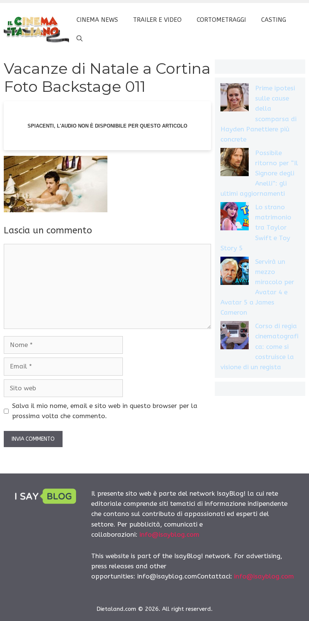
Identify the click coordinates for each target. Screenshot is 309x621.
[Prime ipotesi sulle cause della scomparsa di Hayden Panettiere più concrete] (234, 98)
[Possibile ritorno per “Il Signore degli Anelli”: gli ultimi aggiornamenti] (234, 163)
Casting (273, 19)
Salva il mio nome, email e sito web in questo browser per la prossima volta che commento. (104, 411)
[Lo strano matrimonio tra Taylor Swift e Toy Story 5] (234, 217)
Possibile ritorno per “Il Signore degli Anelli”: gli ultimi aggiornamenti (259, 173)
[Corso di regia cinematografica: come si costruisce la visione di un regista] (234, 336)
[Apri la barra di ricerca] (79, 38)
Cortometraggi (221, 19)
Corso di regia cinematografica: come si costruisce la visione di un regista (259, 346)
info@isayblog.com (169, 534)
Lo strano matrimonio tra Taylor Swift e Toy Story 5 (255, 227)
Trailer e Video (157, 19)
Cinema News (97, 19)
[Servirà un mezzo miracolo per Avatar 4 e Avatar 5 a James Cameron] (234, 272)
